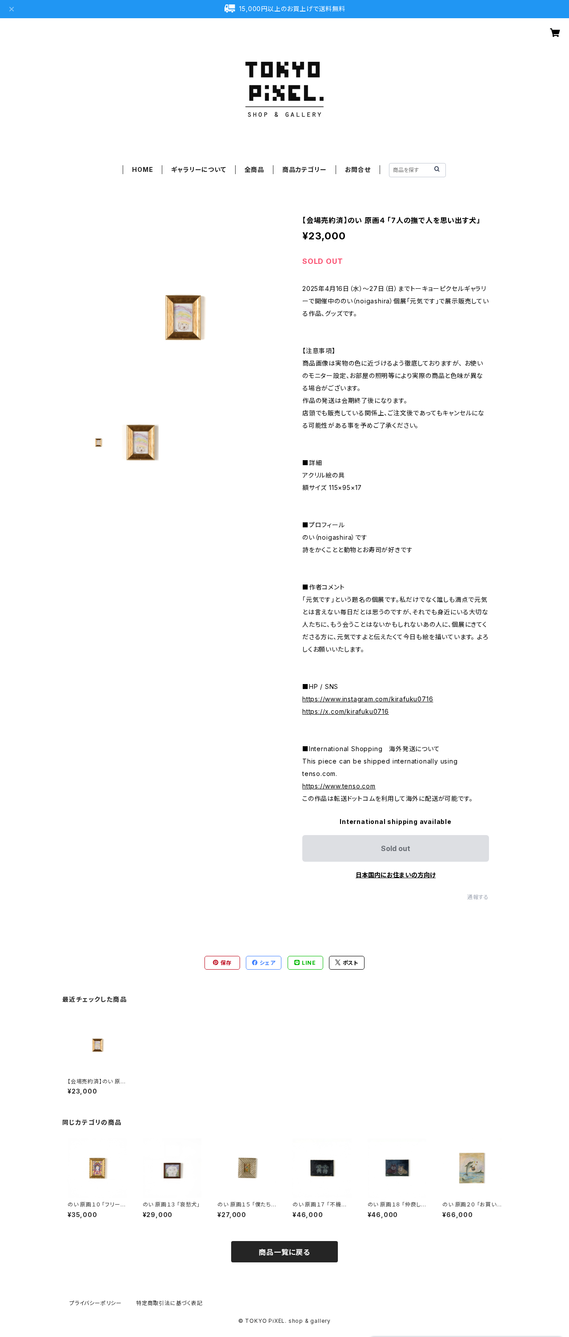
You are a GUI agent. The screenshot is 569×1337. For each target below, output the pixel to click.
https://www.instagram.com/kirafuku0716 (367, 699)
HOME (142, 169)
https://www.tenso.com (339, 786)
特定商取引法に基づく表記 (169, 1303)
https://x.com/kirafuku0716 (345, 711)
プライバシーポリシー (95, 1303)
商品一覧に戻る (284, 1252)
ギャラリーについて (198, 169)
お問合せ (358, 169)
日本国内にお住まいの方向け (396, 875)
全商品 (254, 169)
